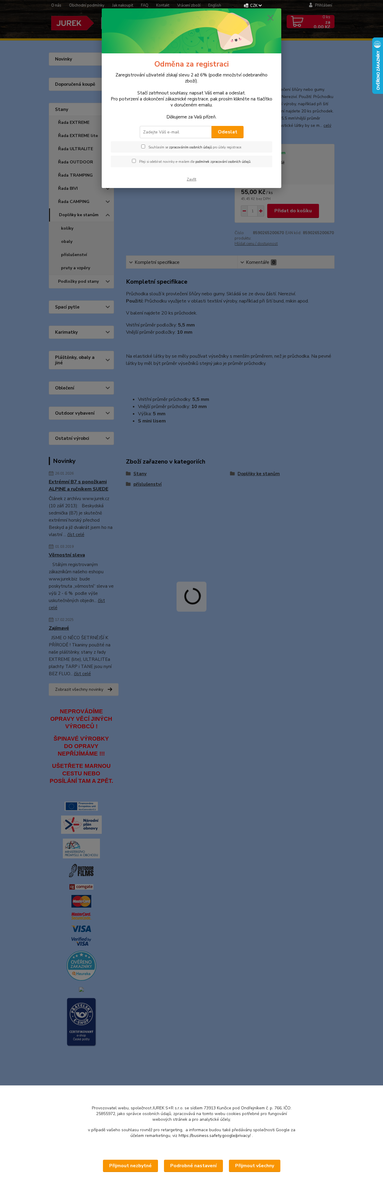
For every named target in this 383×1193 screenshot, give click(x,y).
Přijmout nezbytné (130, 1165)
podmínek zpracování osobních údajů (222, 162)
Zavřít (191, 179)
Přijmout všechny (254, 1165)
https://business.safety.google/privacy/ (215, 1135)
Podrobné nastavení (193, 1165)
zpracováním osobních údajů (190, 147)
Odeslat (227, 132)
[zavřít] (270, 17)
